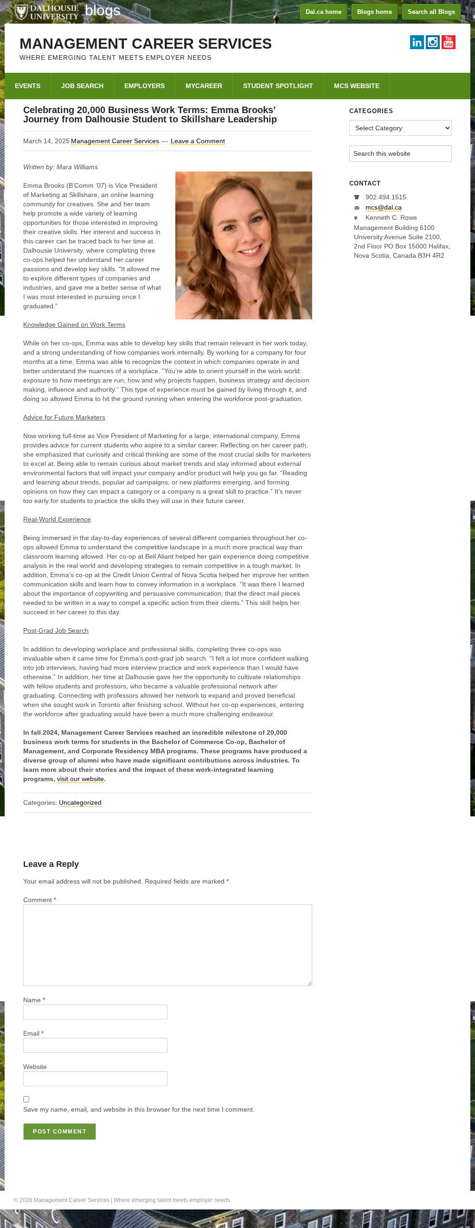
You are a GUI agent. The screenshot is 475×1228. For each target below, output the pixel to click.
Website (35, 1066)
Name (34, 1000)
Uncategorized (80, 802)
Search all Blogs (431, 11)
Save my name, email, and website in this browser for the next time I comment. (139, 1109)
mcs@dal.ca (384, 207)
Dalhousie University (46, 11)
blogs (103, 10)
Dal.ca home (323, 11)
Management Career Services (145, 43)
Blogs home (374, 11)
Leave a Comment (198, 141)
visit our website (80, 779)
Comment (39, 900)
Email (33, 1033)
